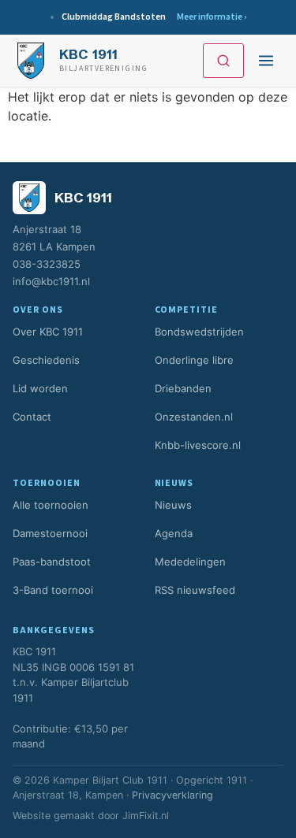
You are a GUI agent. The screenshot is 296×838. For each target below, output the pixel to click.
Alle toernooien (50, 505)
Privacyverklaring (172, 795)
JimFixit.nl (145, 815)
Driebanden (183, 388)
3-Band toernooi (53, 590)
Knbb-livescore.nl (198, 445)
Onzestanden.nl (194, 416)
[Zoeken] (223, 60)
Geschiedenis (46, 360)
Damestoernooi (50, 533)
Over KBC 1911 (48, 331)
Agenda (174, 533)
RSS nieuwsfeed (195, 590)
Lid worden (40, 388)
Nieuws (173, 505)
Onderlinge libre (194, 360)
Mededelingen (190, 561)
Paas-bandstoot (52, 561)
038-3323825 (47, 264)
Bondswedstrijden (199, 331)
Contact (32, 416)
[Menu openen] (266, 60)
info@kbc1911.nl (51, 281)
